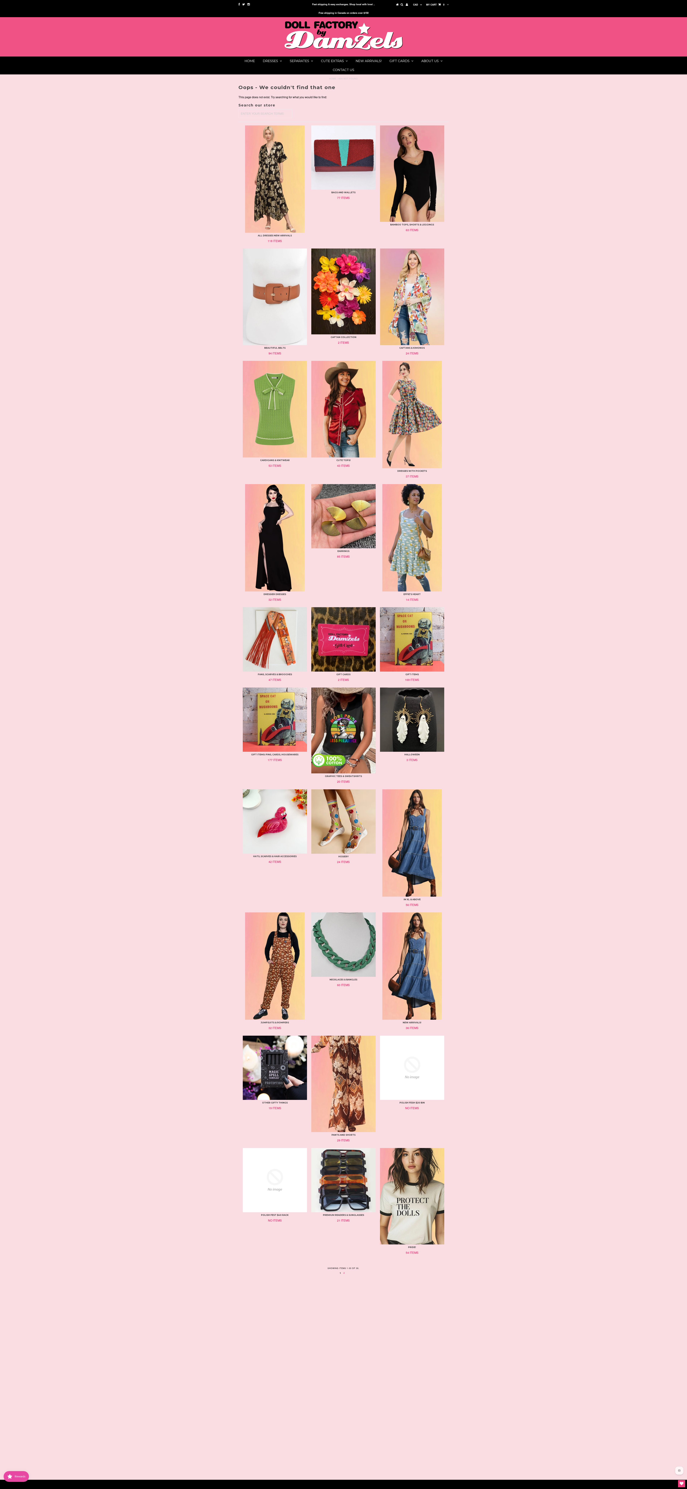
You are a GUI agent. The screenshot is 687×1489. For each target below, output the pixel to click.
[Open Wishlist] (681, 1483)
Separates (299, 61)
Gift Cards (399, 61)
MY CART (435, 4)
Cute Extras (332, 61)
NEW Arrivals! (369, 61)
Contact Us (343, 70)
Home (250, 61)
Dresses (270, 61)
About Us (430, 61)
